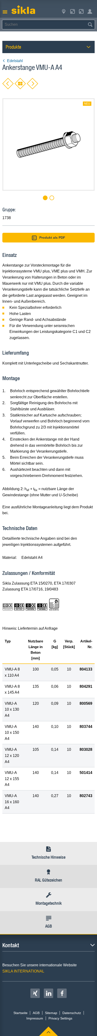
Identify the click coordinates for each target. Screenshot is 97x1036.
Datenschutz (71, 1013)
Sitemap (51, 1013)
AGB (36, 1013)
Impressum (34, 1018)
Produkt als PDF (52, 237)
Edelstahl (15, 61)
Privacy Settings (60, 1018)
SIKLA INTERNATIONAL (23, 971)
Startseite (20, 1013)
